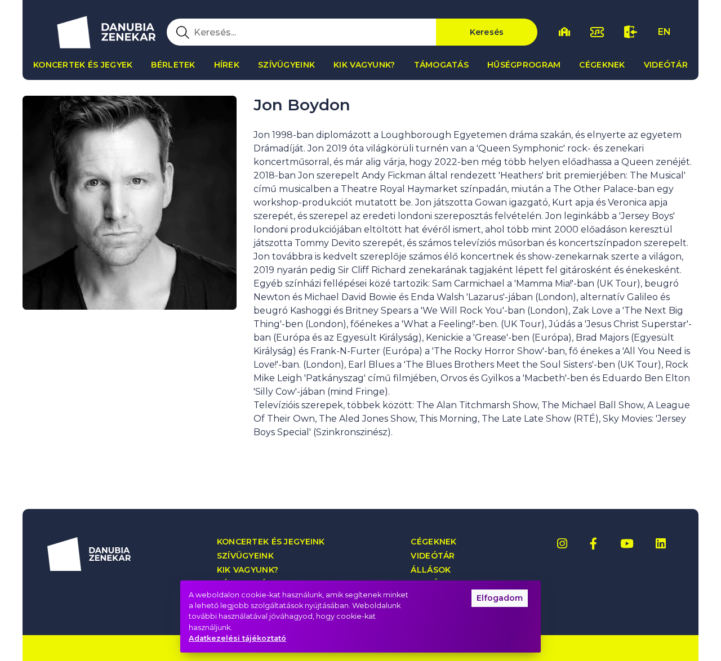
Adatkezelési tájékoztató (237, 638)
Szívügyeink (286, 65)
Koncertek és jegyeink (271, 542)
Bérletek (173, 65)
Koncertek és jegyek (82, 65)
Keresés (487, 32)
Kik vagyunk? (364, 65)
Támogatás (441, 65)
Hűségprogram (523, 65)
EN (664, 31)
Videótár (666, 65)
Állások (431, 570)
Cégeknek (602, 65)
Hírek (226, 65)
